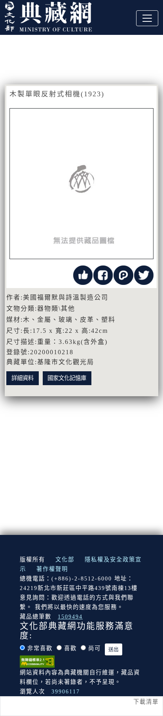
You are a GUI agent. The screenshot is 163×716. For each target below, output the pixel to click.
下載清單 (146, 702)
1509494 (70, 616)
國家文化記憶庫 (66, 378)
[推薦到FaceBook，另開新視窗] (103, 274)
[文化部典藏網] (48, 15)
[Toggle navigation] (147, 18)
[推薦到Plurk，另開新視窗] (123, 274)
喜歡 (70, 648)
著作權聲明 (52, 569)
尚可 (94, 648)
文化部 (64, 559)
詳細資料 (22, 378)
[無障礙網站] (37, 661)
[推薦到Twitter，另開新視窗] (144, 274)
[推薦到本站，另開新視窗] (83, 274)
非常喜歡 (40, 648)
